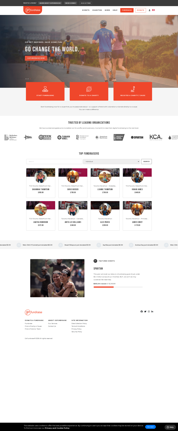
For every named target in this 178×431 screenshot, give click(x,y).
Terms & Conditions (78, 326)
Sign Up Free (86, 3)
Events (85, 10)
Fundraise (127, 10)
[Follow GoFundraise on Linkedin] (152, 311)
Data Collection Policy (79, 323)
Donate (140, 10)
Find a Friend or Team (33, 329)
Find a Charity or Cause (33, 326)
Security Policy (77, 332)
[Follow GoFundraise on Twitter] (145, 311)
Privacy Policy (76, 329)
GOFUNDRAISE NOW (36, 58)
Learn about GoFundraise (50, 3)
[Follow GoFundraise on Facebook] (142, 311)
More (107, 10)
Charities (97, 10)
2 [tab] (28, 79)
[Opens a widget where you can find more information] (170, 427)
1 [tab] (26, 79)
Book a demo (71, 3)
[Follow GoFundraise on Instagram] (149, 311)
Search (146, 161)
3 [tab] (30, 79)
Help (115, 10)
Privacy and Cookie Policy (57, 428)
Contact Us (52, 326)
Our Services (52, 323)
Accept (150, 427)
